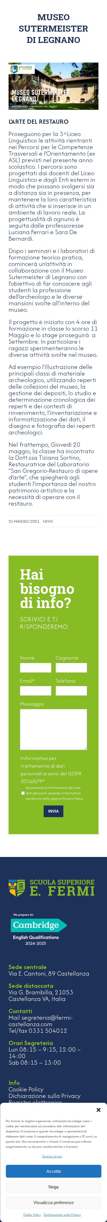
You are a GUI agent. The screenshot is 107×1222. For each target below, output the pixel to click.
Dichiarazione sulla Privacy (62, 1214)
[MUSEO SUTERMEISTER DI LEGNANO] (53, 85)
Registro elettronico (35, 1102)
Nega (53, 1186)
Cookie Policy (32, 1214)
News (48, 521)
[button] (98, 1110)
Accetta (54, 1171)
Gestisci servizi (52, 1156)
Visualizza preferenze (53, 1202)
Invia (53, 811)
